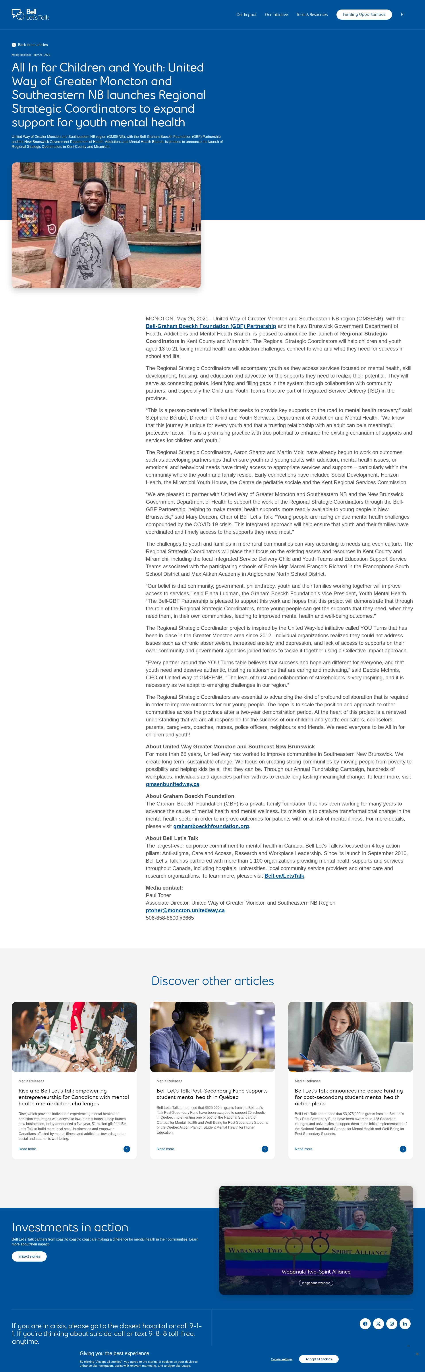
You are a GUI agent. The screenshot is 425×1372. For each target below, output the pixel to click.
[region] (212, 1359)
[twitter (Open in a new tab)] (378, 1323)
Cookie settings (281, 1359)
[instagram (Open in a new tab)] (391, 1323)
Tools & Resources (312, 15)
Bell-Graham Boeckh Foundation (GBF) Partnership (211, 326)
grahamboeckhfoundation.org (211, 826)
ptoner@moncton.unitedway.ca (185, 910)
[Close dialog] (417, 1354)
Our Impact (246, 15)
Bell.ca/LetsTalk (284, 876)
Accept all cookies (319, 1359)
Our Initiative (276, 15)
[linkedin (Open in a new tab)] (405, 1323)
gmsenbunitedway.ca (172, 784)
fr (402, 15)
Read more (27, 1149)
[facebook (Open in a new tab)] (365, 1323)
